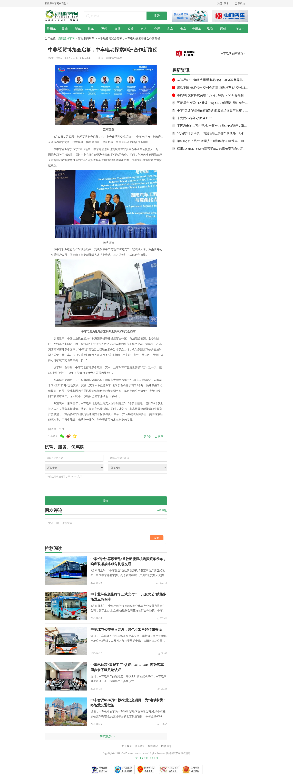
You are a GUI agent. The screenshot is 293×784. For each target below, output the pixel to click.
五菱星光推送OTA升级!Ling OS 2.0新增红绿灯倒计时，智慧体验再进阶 (212, 103)
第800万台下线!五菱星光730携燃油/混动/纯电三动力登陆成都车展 (212, 141)
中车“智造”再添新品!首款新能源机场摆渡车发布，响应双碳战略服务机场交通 (212, 110)
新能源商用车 (86, 38)
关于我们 (126, 746)
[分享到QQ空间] (75, 436)
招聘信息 (166, 746)
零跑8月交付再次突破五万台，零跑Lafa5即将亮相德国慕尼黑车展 (212, 95)
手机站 (241, 3)
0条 (149, 436)
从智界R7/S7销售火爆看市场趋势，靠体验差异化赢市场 (212, 80)
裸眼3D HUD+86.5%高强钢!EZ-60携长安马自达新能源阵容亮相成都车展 (212, 148)
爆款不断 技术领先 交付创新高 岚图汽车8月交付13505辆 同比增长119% (212, 87)
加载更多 (106, 736)
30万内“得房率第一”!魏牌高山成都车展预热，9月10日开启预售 (212, 133)
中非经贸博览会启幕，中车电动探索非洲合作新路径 (129, 38)
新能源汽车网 (66, 38)
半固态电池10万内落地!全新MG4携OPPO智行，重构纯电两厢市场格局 (212, 125)
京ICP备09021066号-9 (146, 758)
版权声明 (153, 746)
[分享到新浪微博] (68, 436)
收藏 (160, 436)
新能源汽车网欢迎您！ (57, 3)
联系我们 (139, 746)
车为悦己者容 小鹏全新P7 (194, 118)
